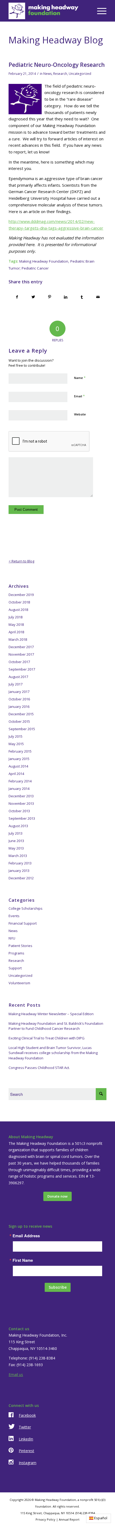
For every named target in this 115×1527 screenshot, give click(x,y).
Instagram (27, 1462)
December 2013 (21, 796)
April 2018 (16, 632)
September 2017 (22, 669)
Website (80, 414)
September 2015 (22, 728)
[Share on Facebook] (17, 297)
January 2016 (19, 706)
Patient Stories (20, 945)
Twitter (25, 1427)
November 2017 (21, 654)
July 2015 (15, 736)
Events (14, 915)
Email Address (26, 1236)
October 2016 (19, 699)
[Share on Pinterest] (49, 297)
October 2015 (19, 721)
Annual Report (69, 1519)
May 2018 (16, 624)
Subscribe (58, 1287)
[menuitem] (99, 11)
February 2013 (20, 863)
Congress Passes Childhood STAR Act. (39, 1067)
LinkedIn (26, 1439)
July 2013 (15, 833)
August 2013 (18, 825)
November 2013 (21, 803)
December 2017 (21, 646)
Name (80, 377)
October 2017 (19, 661)
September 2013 (22, 818)
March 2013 (18, 855)
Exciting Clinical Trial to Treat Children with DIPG (47, 1038)
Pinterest (26, 1450)
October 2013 (19, 811)
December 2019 (21, 594)
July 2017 (15, 684)
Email (79, 396)
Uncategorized (80, 73)
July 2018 (15, 617)
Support (15, 968)
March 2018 (18, 639)
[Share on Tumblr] (82, 297)
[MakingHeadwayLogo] (48, 11)
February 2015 (20, 751)
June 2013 (16, 840)
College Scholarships (26, 908)
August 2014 (18, 766)
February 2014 (20, 781)
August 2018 (18, 609)
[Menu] (99, 11)
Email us (16, 1374)
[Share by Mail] (98, 297)
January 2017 (19, 691)
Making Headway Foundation (43, 261)
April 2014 (16, 773)
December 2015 (21, 714)
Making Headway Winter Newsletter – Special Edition (51, 1013)
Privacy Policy (45, 1519)
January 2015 (19, 758)
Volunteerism (19, 983)
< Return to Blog (21, 561)
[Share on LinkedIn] (66, 297)
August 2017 (18, 676)
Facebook (27, 1415)
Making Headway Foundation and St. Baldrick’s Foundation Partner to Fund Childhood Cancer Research (56, 1026)
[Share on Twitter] (33, 297)
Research (60, 73)
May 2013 (16, 848)
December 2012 (21, 878)
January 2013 (19, 870)
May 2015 (16, 743)
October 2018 (19, 602)
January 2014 (19, 788)
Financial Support (23, 923)
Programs (16, 953)
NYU (12, 938)
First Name (23, 1260)
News (47, 73)
